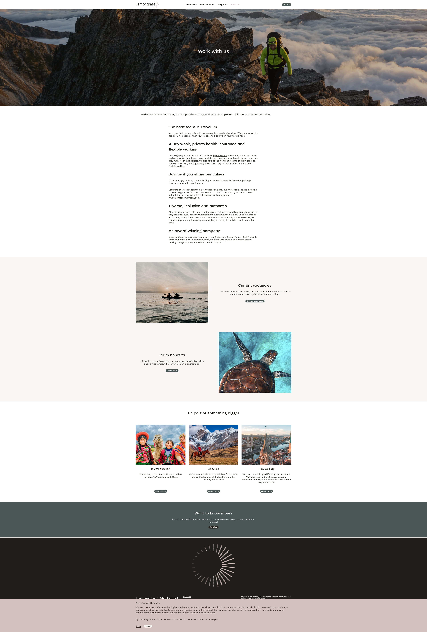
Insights (222, 4)
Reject (138, 626)
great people (220, 155)
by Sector (187, 597)
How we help (206, 4)
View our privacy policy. (256, 599)
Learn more (172, 371)
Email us (213, 527)
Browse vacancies (255, 301)
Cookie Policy (209, 612)
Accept (148, 626)
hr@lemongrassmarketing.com (184, 197)
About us (235, 4)
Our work (190, 4)
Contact (286, 5)
